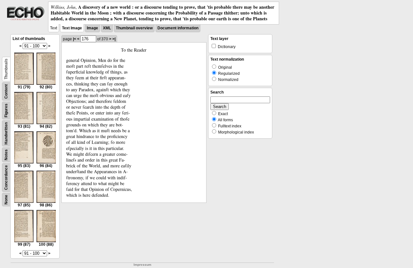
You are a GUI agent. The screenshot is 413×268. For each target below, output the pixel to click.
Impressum (142, 264)
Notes (6, 154)
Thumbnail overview (134, 28)
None (6, 199)
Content (6, 91)
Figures (6, 110)
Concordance (6, 177)
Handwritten (6, 133)
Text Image (72, 28)
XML (107, 28)
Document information (177, 28)
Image (92, 28)
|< (74, 39)
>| (114, 39)
